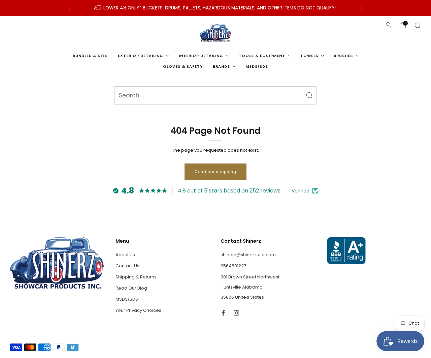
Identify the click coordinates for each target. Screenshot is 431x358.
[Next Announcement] (361, 8)
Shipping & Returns (136, 277)
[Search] (417, 25)
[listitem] (215, 8)
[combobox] (215, 95)
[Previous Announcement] (69, 8)
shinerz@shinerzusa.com (248, 254)
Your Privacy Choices (138, 310)
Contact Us (127, 266)
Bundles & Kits (90, 55)
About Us (125, 254)
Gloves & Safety (183, 66)
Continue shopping (215, 171)
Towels (309, 55)
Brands (221, 66)
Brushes (343, 55)
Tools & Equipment (262, 55)
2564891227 (233, 266)
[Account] (388, 25)
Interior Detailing (201, 55)
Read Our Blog (131, 288)
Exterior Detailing (140, 55)
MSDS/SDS (256, 66)
